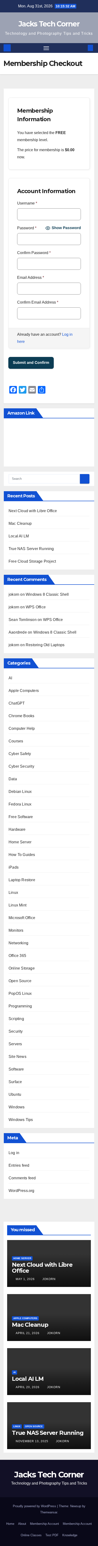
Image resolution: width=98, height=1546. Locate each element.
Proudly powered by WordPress (35, 1506)
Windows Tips (21, 1120)
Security (16, 1031)
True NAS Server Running (31, 549)
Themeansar (48, 1512)
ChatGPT (17, 703)
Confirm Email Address (37, 302)
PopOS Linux (20, 993)
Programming (20, 1006)
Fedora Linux (20, 804)
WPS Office (36, 607)
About (22, 1524)
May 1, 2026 (26, 1279)
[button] (83, 48)
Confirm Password (34, 253)
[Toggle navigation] (46, 48)
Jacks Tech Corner (49, 24)
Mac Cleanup (20, 523)
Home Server (20, 842)
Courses (16, 741)
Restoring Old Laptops (45, 645)
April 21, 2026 (28, 1333)
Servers (15, 1044)
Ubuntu (15, 1094)
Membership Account (44, 1524)
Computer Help (22, 728)
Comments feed (22, 1178)
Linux (13, 893)
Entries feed (19, 1165)
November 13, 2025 (32, 1441)
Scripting (16, 1019)
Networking (18, 943)
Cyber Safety (20, 754)
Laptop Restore (22, 880)
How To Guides (22, 855)
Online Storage (22, 968)
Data (13, 779)
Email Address (30, 277)
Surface (15, 1082)
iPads (14, 867)
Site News (17, 1057)
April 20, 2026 (28, 1387)
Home (10, 1524)
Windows (16, 1107)
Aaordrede (18, 632)
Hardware (17, 829)
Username (27, 203)
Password (26, 228)
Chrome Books (21, 716)
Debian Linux (20, 792)
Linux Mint (17, 905)
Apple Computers (24, 691)
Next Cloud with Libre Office (33, 511)
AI (10, 678)
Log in (14, 1153)
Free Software (21, 817)
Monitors (16, 930)
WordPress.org (21, 1191)
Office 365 (17, 956)
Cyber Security (21, 766)
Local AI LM (19, 536)
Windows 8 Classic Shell (47, 594)
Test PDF (52, 1535)
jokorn (49, 1279)
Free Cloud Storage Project (32, 561)
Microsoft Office (22, 918)
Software (16, 1069)
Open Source (20, 981)
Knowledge (69, 1535)
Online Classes (31, 1535)
